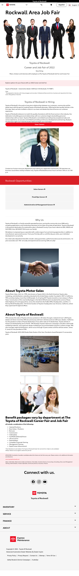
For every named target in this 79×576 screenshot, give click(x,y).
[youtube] (44, 481)
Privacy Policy (11, 555)
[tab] (39, 190)
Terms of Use (50, 555)
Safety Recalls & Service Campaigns (18, 560)
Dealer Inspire (38, 552)
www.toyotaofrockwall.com (12, 459)
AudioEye (35, 560)
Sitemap (42, 555)
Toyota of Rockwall (25, 549)
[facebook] (33, 481)
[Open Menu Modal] (2, 4)
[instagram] (39, 481)
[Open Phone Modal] (41, 4)
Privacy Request (23, 555)
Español (62, 4)
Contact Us (33, 555)
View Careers (39, 124)
